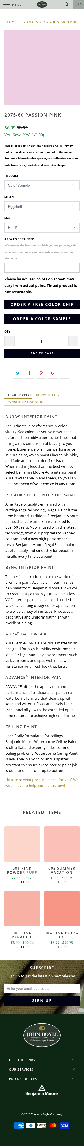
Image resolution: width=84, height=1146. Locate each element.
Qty (7, 331)
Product (11, 176)
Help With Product (18, 395)
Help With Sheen (47, 395)
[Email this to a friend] (64, 373)
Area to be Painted (40, 248)
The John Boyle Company (46, 1114)
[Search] (68, 4)
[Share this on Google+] (53, 373)
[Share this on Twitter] (18, 373)
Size (7, 218)
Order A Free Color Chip (42, 304)
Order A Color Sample (42, 318)
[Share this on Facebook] (29, 373)
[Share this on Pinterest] (41, 373)
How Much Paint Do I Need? (23, 402)
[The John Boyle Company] (42, 4)
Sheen (9, 197)
